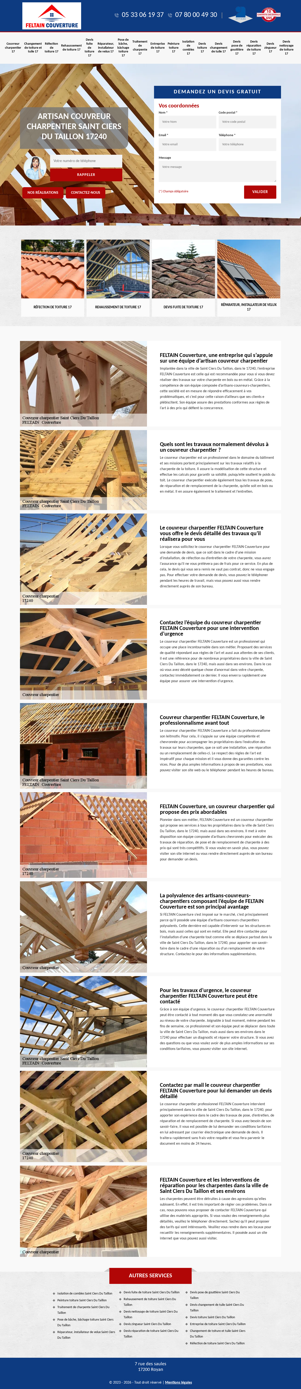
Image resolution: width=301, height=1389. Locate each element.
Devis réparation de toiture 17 (253, 47)
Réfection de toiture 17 (51, 48)
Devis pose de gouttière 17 (236, 47)
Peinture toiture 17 (173, 48)
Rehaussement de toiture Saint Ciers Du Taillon (150, 1302)
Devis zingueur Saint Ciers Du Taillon (147, 1324)
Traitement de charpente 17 (139, 47)
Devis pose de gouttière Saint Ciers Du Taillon (215, 1295)
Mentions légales (178, 1383)
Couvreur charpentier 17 (13, 48)
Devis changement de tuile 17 (218, 48)
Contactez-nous (85, 193)
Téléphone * (227, 135)
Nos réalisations (43, 193)
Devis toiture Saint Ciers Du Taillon (212, 1317)
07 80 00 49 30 (196, 15)
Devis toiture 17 (202, 48)
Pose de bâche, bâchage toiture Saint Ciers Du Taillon (85, 1322)
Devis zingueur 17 (270, 48)
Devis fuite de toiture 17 (89, 47)
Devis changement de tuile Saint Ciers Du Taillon (217, 1307)
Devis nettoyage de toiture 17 (286, 47)
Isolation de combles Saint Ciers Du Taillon (84, 1293)
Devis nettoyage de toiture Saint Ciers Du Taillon (151, 1314)
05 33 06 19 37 (143, 15)
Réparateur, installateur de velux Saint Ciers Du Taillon (86, 1335)
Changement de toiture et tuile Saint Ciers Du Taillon (217, 1333)
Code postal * (228, 113)
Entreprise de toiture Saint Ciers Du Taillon (218, 1324)
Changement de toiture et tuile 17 (33, 48)
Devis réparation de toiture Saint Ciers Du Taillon (151, 1333)
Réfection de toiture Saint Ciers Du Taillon (217, 1343)
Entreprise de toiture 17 (157, 48)
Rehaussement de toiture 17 (71, 47)
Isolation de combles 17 (188, 47)
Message (165, 158)
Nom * (163, 113)
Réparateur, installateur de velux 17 (106, 48)
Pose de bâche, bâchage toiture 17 (123, 47)
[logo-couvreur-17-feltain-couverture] (51, 15)
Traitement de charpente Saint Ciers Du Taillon (83, 1310)
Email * (163, 135)
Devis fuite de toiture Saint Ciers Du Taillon (151, 1292)
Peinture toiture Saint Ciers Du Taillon (82, 1300)
